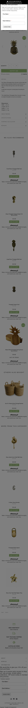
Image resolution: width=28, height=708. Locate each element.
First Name (6, 14)
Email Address (7, 21)
